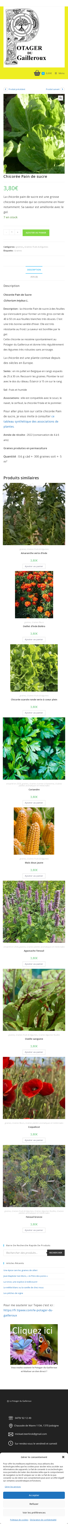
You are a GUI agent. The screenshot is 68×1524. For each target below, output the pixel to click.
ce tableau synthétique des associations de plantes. (30, 421)
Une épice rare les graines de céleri (20, 1270)
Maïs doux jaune (34, 862)
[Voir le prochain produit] (62, 89)
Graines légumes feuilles (49, 1035)
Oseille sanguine (34, 1038)
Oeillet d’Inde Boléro (34, 626)
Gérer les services (13, 1486)
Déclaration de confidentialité (43, 1519)
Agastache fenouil (34, 950)
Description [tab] (34, 269)
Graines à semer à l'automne (41, 783)
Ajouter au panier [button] (34, 566)
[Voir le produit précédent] (5, 89)
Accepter (34, 1495)
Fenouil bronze (34, 1216)
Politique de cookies (19, 1519)
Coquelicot (34, 1126)
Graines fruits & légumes (36, 246)
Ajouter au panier (36, 232)
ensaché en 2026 (10, 946)
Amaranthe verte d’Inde (34, 553)
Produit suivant (52, 89)
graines (19, 246)
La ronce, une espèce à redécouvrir (20, 1281)
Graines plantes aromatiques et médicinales (40, 784)
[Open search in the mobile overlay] (34, 1253)
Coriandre (34, 789)
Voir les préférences (34, 1512)
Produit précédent (17, 89)
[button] (63, 1457)
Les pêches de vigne (13, 1293)
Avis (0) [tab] (34, 276)
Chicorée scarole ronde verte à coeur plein (34, 699)
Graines (18, 250)
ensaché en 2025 (13, 783)
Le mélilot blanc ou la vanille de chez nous (23, 1287)
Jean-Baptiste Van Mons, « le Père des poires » (25, 1276)
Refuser (34, 1503)
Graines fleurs (38, 622)
